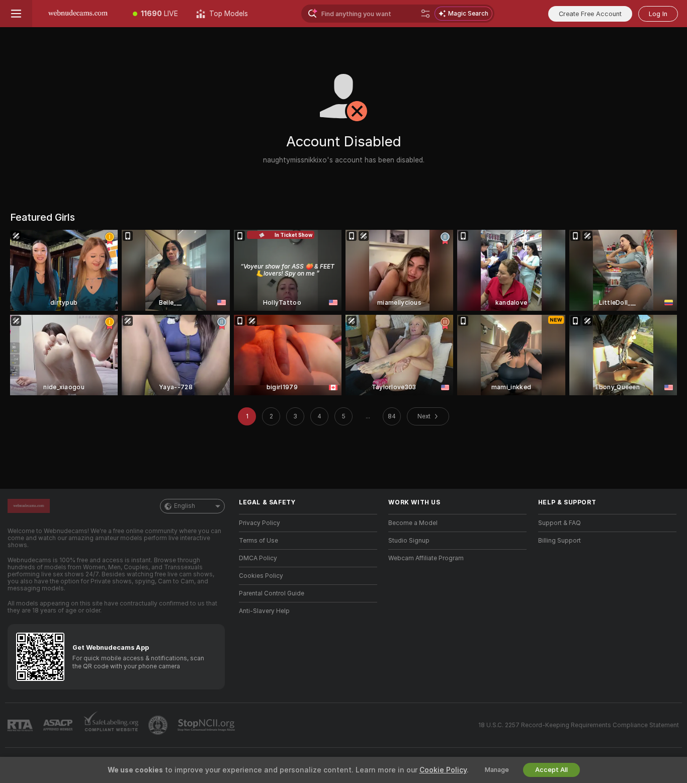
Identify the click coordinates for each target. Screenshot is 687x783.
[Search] (425, 14)
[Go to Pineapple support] (158, 725)
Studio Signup (409, 540)
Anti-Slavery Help (264, 611)
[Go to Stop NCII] (207, 725)
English (184, 505)
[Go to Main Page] (78, 13)
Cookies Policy (261, 575)
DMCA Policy (258, 558)
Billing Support (559, 540)
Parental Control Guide (271, 593)
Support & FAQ (559, 523)
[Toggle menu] (16, 13)
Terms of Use (258, 540)
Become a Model (413, 523)
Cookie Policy (443, 770)
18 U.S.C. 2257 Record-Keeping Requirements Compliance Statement (578, 725)
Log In (658, 14)
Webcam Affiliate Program (426, 558)
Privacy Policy (259, 523)
